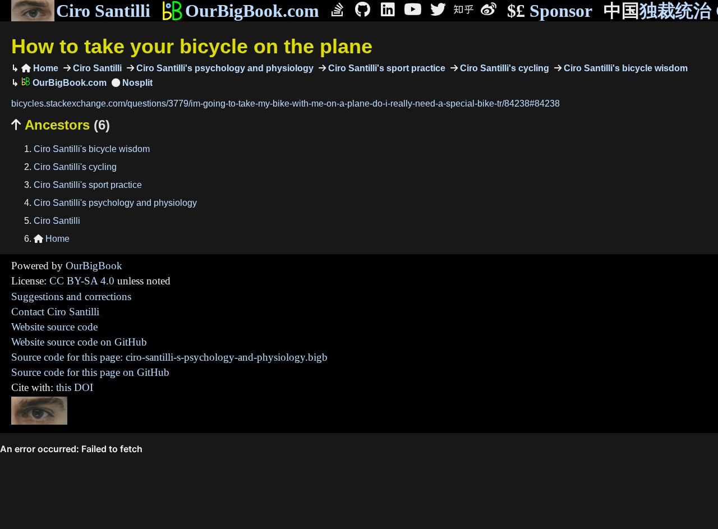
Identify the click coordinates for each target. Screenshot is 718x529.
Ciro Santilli (103, 11)
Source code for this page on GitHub (90, 372)
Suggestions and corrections (71, 296)
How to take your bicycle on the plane (191, 46)
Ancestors (60, 124)
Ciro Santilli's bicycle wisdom (624, 68)
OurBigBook (94, 266)
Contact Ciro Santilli (55, 312)
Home (39, 68)
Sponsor (549, 11)
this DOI (74, 387)
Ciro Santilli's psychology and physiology (224, 68)
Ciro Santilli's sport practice (385, 68)
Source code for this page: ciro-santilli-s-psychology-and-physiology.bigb (169, 357)
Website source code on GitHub (79, 342)
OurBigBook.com (252, 11)
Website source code (54, 327)
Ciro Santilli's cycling (503, 68)
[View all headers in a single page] (132, 83)
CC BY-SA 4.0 (81, 281)
